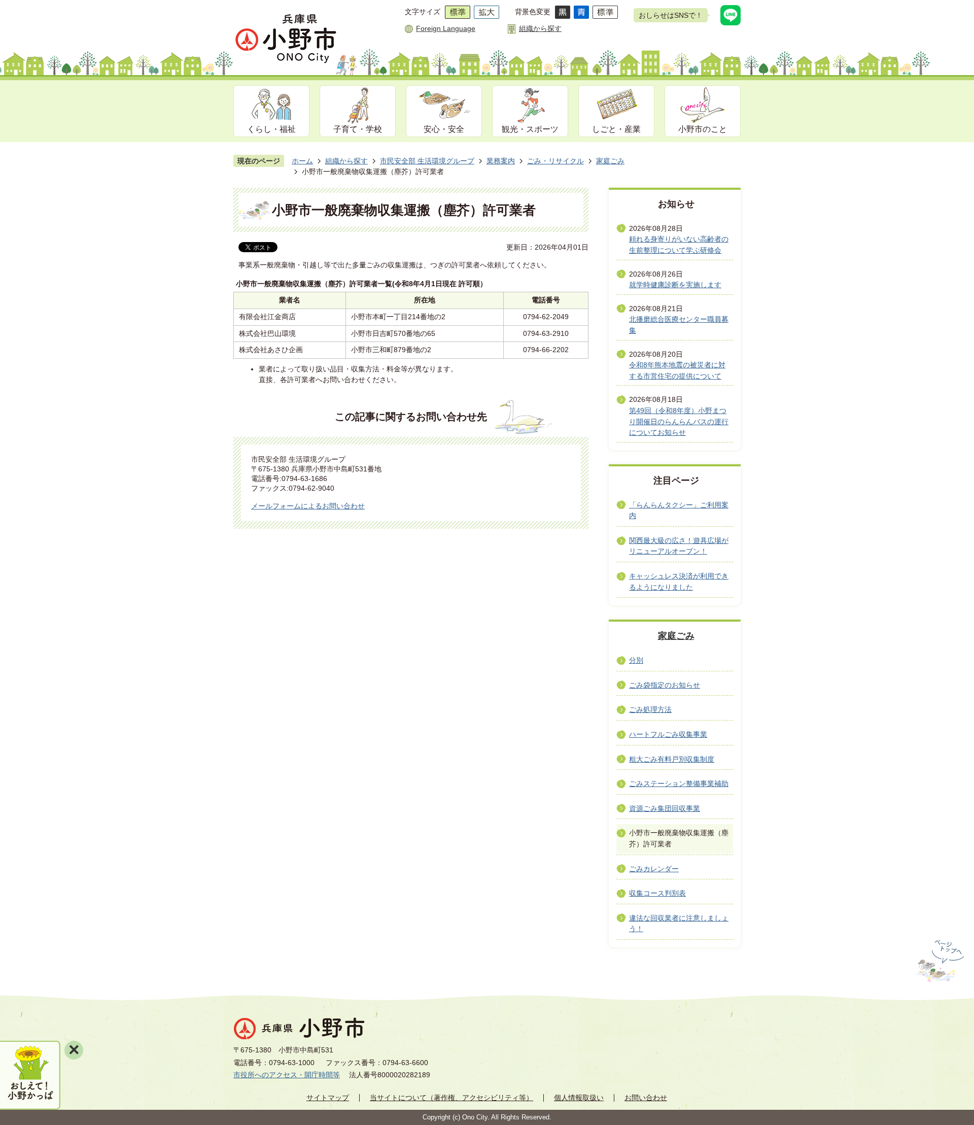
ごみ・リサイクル (555, 161)
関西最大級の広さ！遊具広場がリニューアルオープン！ (678, 546)
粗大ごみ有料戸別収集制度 (671, 759)
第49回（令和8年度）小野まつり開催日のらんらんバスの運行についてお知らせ (678, 421)
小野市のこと (702, 129)
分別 (636, 660)
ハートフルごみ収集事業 (668, 734)
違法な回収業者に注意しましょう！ (678, 923)
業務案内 (500, 161)
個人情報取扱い (579, 1098)
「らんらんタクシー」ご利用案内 (678, 510)
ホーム (302, 161)
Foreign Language (445, 28)
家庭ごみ (610, 161)
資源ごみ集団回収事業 (664, 808)
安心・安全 (444, 129)
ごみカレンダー (654, 869)
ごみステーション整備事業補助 (678, 783)
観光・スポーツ (530, 129)
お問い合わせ (645, 1098)
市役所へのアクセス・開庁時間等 (286, 1075)
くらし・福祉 (271, 129)
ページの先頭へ (939, 961)
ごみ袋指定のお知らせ (664, 685)
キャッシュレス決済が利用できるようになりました (678, 581)
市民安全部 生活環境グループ (427, 161)
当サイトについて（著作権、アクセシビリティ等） (451, 1098)
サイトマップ (327, 1098)
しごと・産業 (616, 129)
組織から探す (540, 28)
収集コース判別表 (657, 893)
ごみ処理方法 (650, 709)
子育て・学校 (357, 129)
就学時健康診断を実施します (675, 285)
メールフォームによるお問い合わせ (308, 506)
